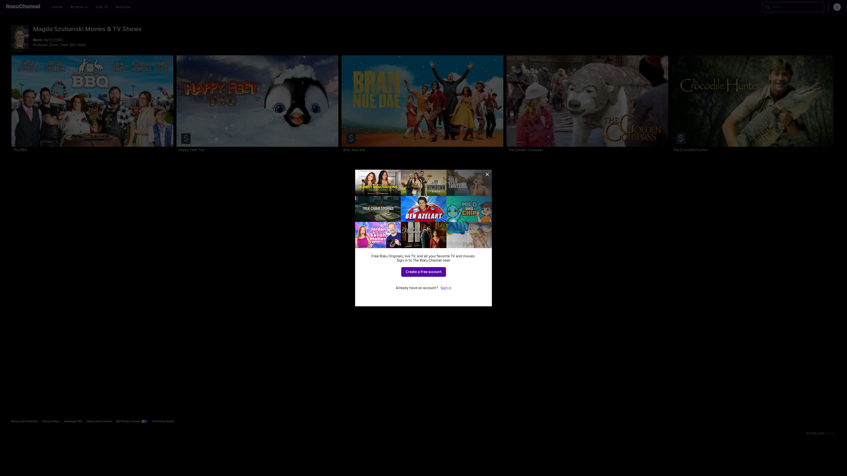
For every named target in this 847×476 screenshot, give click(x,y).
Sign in (445, 288)
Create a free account (424, 272)
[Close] (487, 174)
